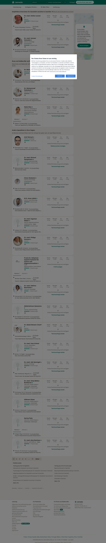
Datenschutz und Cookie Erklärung (58, 71)
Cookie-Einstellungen (37, 76)
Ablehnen (59, 76)
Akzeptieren (70, 76)
